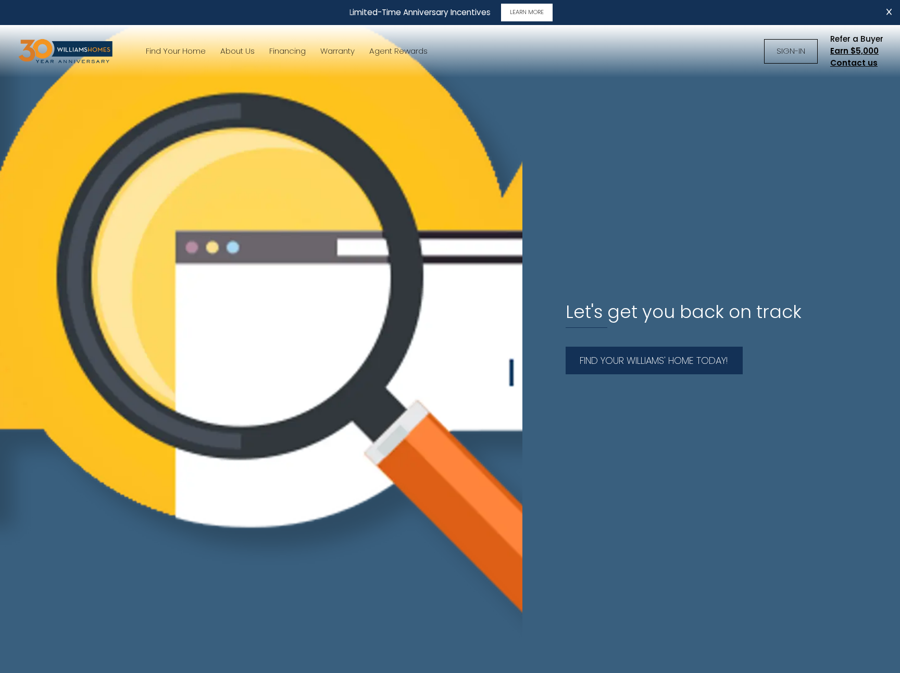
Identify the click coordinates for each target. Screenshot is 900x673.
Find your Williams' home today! (654, 360)
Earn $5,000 (854, 50)
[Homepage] (67, 51)
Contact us (854, 62)
